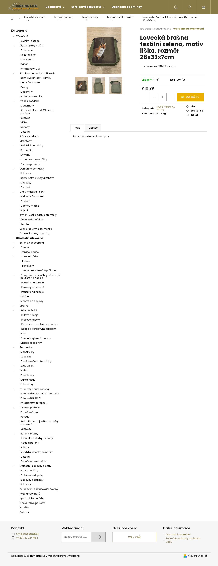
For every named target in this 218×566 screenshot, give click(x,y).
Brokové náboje (30, 319)
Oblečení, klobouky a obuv (35, 466)
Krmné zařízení (29, 412)
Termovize (26, 347)
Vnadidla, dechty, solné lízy (37, 452)
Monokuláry (27, 352)
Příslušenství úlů (30, 68)
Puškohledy (27, 375)
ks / (134, 537)
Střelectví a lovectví (29, 238)
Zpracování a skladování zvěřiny (39, 489)
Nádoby (25, 127)
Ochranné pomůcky (32, 168)
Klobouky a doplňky (32, 480)
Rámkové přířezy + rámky (36, 78)
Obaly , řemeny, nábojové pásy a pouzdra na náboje (40, 276)
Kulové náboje (29, 315)
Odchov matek (30, 205)
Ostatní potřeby (30, 164)
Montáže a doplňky (32, 301)
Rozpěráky (27, 150)
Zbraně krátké (29, 256)
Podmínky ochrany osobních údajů (183, 540)
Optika (24, 370)
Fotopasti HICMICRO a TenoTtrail (40, 393)
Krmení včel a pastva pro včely (38, 215)
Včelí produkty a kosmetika (36, 229)
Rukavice (26, 173)
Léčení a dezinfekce (32, 219)
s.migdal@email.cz (27, 533)
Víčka (24, 122)
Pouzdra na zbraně (32, 282)
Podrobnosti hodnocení (188, 28)
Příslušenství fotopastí (34, 403)
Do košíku (192, 97)
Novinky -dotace (30, 41)
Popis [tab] (77, 127)
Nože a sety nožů (30, 493)
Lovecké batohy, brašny (37, 438)
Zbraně (25, 247)
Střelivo (24, 305)
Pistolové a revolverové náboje (39, 324)
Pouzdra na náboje (32, 292)
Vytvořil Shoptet (197, 556)
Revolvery (28, 266)
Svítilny (25, 447)
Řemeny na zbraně (32, 287)
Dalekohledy (28, 379)
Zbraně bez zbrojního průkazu (38, 270)
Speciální (26, 356)
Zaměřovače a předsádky (36, 361)
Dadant (25, 64)
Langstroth (27, 59)
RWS (23, 333)
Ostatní (25, 131)
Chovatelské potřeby (32, 503)
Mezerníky (27, 92)
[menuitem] (55, 7)
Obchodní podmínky (178, 534)
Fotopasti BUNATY (31, 398)
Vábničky (26, 429)
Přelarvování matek (32, 196)
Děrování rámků (30, 82)
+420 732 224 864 (27, 537)
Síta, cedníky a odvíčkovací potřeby (37, 112)
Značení (25, 201)
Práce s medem (29, 101)
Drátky (24, 87)
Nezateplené (28, 54)
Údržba (25, 296)
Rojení (24, 210)
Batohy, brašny (29, 433)
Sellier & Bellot (29, 310)
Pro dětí (24, 507)
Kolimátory (27, 384)
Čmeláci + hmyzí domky (34, 233)
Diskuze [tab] (93, 127)
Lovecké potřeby (30, 407)
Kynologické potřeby (32, 498)
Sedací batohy (30, 442)
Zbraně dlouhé (30, 252)
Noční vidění (27, 366)
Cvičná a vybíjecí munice (36, 338)
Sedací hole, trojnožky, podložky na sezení (39, 423)
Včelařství (22, 36)
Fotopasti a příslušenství (34, 389)
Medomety (27, 105)
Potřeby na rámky (31, 96)
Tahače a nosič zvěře (33, 461)
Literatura (25, 224)
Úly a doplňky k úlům (32, 45)
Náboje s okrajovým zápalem (38, 329)
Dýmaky (25, 155)
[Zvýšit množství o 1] (170, 97)
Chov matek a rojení (32, 191)
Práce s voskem (29, 136)
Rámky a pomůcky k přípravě (37, 73)
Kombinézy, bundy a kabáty (37, 178)
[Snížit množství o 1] (154, 97)
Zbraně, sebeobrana (32, 242)
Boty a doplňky (29, 470)
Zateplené (27, 50)
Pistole (26, 261)
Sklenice (25, 118)
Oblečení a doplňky (32, 475)
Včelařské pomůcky (31, 145)
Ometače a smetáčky (34, 159)
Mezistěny (26, 141)
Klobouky (26, 182)
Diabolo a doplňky (31, 343)
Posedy (25, 416)
